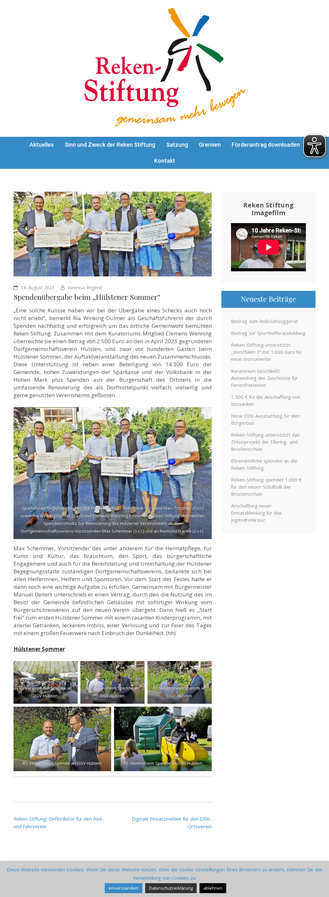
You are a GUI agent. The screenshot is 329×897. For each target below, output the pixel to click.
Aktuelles (42, 144)
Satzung (177, 144)
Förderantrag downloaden (266, 144)
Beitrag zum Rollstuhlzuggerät (264, 321)
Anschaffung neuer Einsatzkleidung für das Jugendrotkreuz (256, 512)
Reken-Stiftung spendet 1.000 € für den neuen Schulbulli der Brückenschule (266, 486)
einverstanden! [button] (123, 888)
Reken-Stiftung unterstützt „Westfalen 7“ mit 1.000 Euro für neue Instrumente (266, 352)
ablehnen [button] (212, 888)
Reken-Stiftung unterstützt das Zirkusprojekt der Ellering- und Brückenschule (265, 441)
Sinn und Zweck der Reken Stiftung (110, 144)
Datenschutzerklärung (171, 888)
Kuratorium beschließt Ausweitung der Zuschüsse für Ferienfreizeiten (264, 378)
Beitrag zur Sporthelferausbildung (268, 333)
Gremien (210, 144)
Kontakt (164, 160)
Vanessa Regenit (85, 287)
